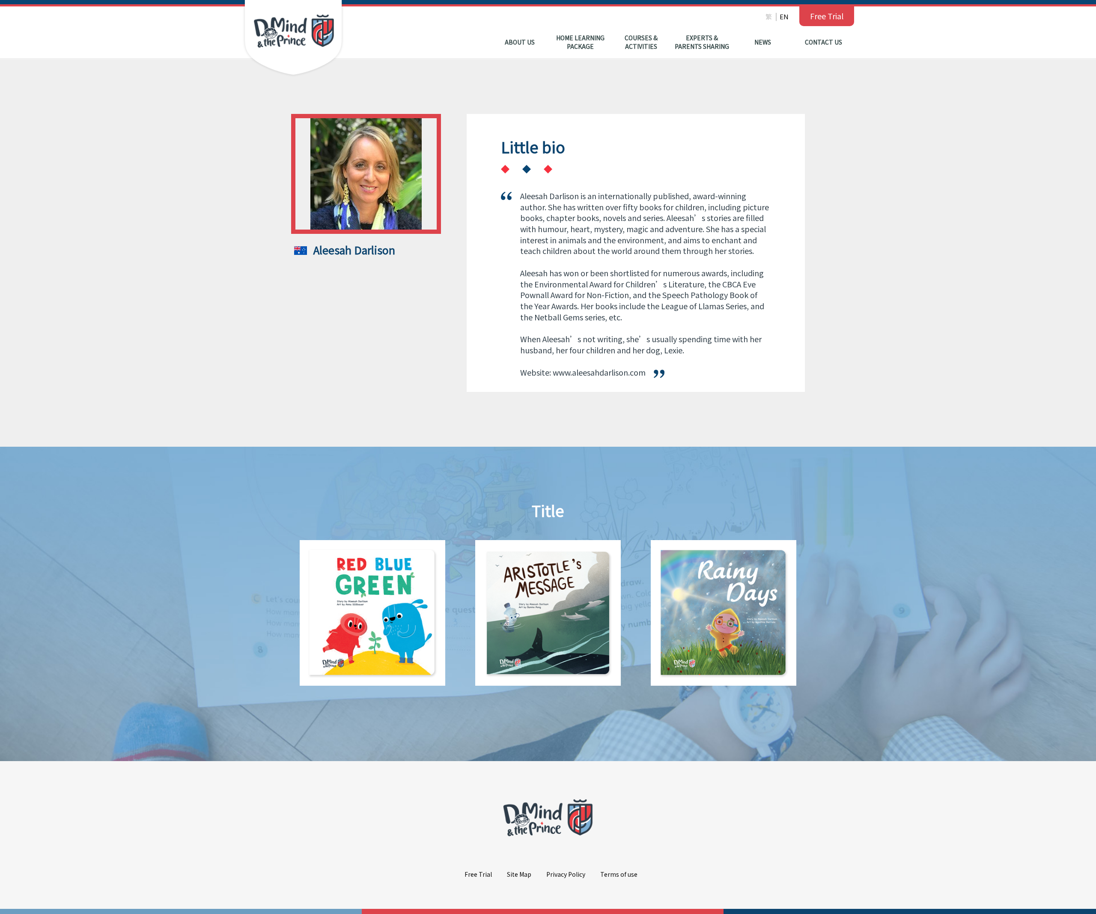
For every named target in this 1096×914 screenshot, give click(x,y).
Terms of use (618, 874)
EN (784, 16)
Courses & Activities (641, 42)
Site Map (519, 874)
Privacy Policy (565, 874)
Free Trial (826, 15)
